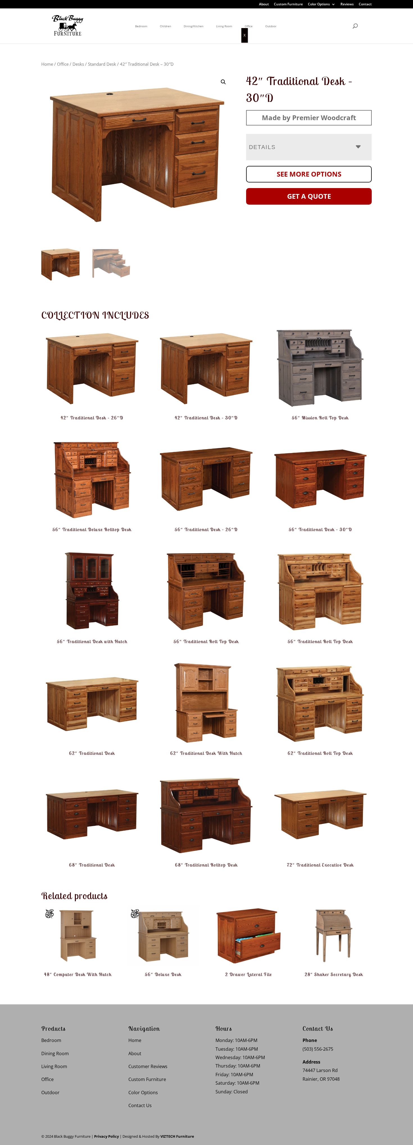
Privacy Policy (106, 1136)
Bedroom (141, 26)
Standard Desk (102, 64)
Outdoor (270, 26)
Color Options (319, 4)
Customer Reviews (147, 1066)
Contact (365, 4)
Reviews (347, 4)
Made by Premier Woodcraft (309, 117)
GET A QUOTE (309, 196)
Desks (78, 64)
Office (249, 26)
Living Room (224, 26)
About (264, 4)
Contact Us (140, 1105)
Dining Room (55, 1053)
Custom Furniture (288, 4)
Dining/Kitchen (193, 26)
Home (47, 64)
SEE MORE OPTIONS (309, 174)
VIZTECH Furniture (177, 1136)
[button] (223, 82)
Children (165, 26)
